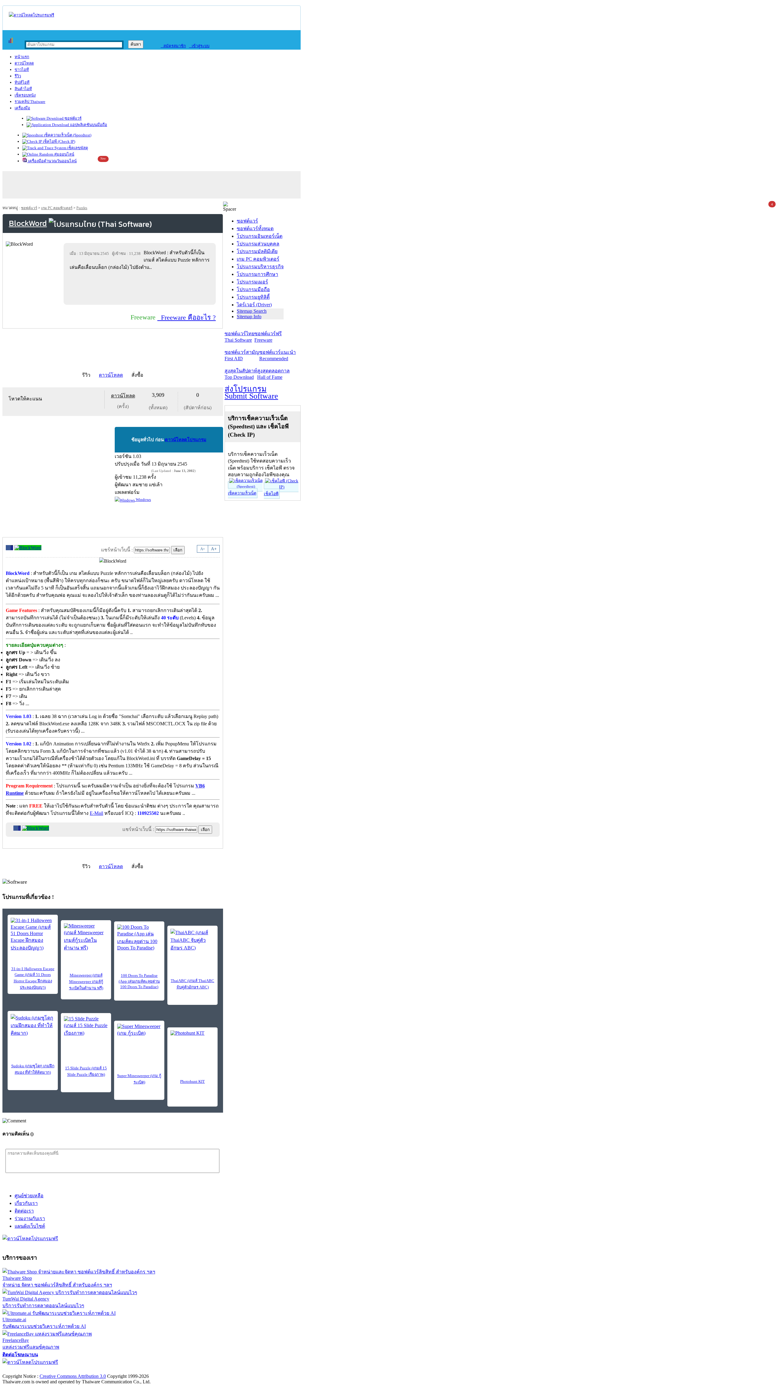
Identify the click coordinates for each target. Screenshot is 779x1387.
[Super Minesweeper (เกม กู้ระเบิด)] (139, 1033)
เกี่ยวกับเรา (26, 1203)
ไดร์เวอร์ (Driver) (254, 304)
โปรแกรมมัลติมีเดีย (257, 251)
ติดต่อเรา (24, 1210)
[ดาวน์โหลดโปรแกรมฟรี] (31, 15)
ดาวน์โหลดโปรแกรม (185, 439)
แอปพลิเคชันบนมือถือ (88, 124)
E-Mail (96, 813)
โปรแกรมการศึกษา (257, 274)
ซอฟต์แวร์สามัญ (242, 355)
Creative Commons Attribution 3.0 (73, 1376)
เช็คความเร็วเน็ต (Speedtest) (67, 135)
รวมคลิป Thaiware (30, 101)
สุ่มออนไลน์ (63, 154)
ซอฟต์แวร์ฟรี (268, 337)
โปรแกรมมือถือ (253, 289)
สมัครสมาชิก (173, 46)
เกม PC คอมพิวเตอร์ (56, 208)
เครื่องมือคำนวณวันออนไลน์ (52, 161)
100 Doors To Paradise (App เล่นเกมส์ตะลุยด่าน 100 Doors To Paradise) (139, 981)
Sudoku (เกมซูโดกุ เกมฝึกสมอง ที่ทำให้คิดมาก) (32, 1069)
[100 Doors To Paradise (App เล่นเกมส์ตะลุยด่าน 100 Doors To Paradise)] (139, 937)
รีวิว (18, 76)
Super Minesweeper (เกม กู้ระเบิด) (139, 1078)
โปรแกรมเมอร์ (252, 281)
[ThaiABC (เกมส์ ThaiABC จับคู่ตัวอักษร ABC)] (192, 940)
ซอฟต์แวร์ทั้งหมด (255, 228)
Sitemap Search (252, 311)
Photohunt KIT (192, 1081)
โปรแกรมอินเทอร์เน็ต (259, 236)
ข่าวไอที (22, 69)
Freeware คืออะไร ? (186, 317)
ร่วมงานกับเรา (30, 1218)
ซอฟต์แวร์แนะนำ (277, 355)
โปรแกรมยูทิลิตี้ (253, 297)
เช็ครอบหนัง (25, 95)
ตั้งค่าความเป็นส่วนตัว (25, 1369)
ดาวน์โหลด (24, 63)
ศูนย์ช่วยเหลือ (29, 1195)
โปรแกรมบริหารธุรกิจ (260, 266)
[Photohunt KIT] (192, 1039)
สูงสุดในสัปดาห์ (241, 374)
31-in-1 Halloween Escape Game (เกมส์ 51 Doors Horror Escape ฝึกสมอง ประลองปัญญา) (32, 978)
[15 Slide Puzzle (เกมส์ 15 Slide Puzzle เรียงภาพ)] (86, 1026)
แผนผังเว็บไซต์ (30, 1226)
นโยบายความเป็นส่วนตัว (80, 1369)
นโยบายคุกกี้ (125, 1369)
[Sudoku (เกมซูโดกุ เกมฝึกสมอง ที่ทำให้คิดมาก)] (33, 1025)
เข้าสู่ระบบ (199, 46)
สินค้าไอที (23, 88)
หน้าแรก (22, 57)
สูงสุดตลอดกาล (273, 374)
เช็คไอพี (271, 493)
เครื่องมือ (22, 108)
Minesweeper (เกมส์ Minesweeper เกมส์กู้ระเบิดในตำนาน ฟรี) (86, 981)
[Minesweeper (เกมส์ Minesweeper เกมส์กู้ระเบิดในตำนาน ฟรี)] (86, 937)
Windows (143, 499)
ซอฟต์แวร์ (73, 118)
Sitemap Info (249, 316)
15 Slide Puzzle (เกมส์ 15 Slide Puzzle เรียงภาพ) (86, 1071)
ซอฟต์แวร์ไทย (239, 337)
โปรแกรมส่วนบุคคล (258, 243)
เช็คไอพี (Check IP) (58, 141)
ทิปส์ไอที (22, 82)
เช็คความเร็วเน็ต (242, 493)
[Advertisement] (141, 287)
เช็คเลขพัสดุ (77, 148)
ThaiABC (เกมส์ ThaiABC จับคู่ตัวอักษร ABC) (192, 983)
